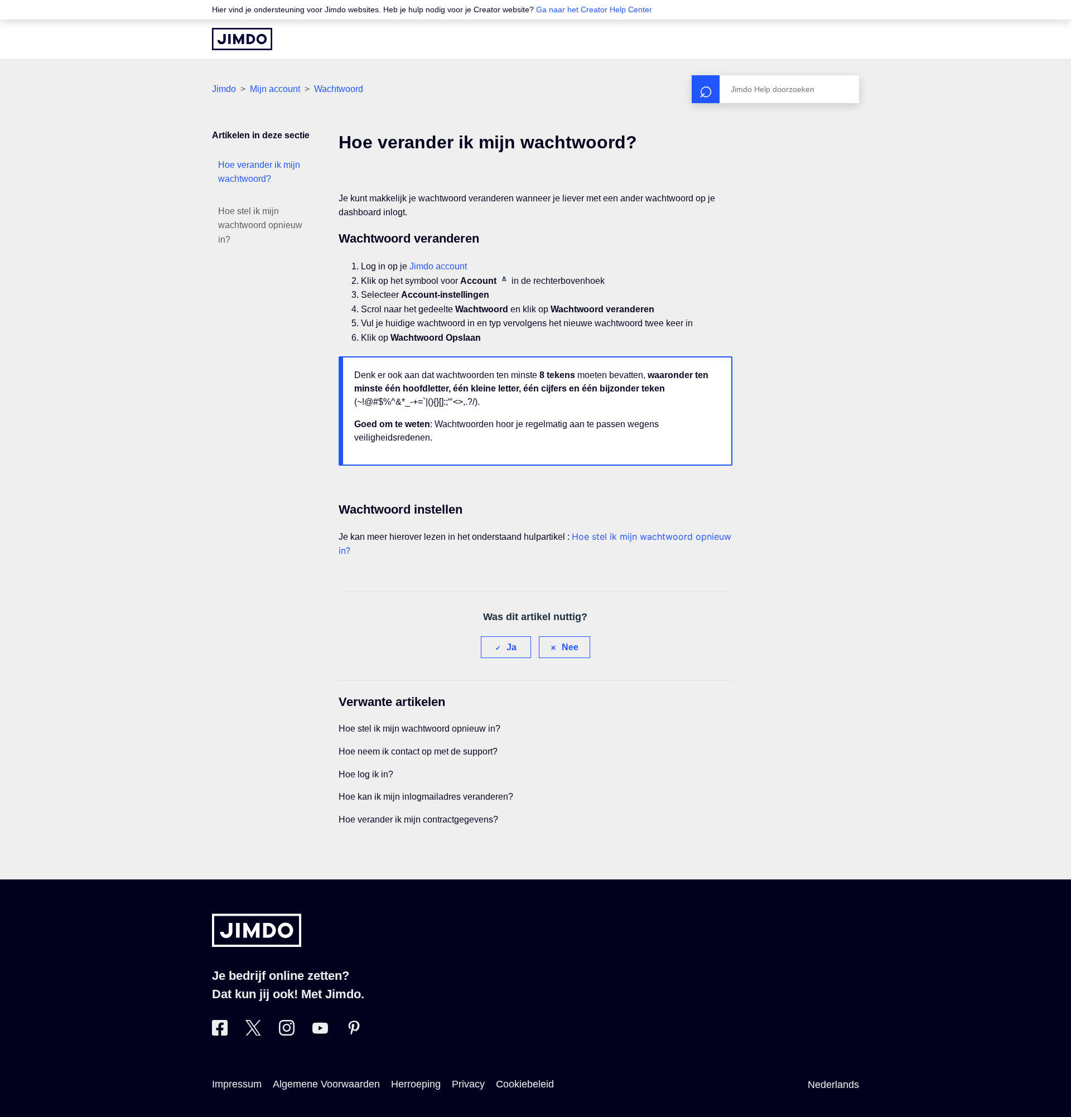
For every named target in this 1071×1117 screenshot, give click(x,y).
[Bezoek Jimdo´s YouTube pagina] (320, 1032)
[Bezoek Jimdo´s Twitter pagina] (253, 1032)
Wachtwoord (338, 89)
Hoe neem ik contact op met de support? (418, 751)
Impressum (237, 1084)
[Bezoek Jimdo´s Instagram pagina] (287, 1032)
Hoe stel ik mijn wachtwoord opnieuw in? (260, 225)
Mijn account (275, 89)
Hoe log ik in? (366, 774)
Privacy (468, 1084)
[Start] (242, 39)
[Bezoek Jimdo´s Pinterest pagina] (353, 1032)
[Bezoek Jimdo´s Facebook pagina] (220, 1032)
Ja (511, 647)
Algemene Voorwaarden (326, 1084)
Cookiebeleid (525, 1084)
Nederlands (833, 1084)
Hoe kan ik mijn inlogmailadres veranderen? (426, 796)
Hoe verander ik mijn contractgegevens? (418, 819)
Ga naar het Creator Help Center (594, 9)
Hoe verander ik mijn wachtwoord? (259, 172)
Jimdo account (438, 266)
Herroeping (416, 1084)
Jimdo (224, 89)
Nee (570, 647)
